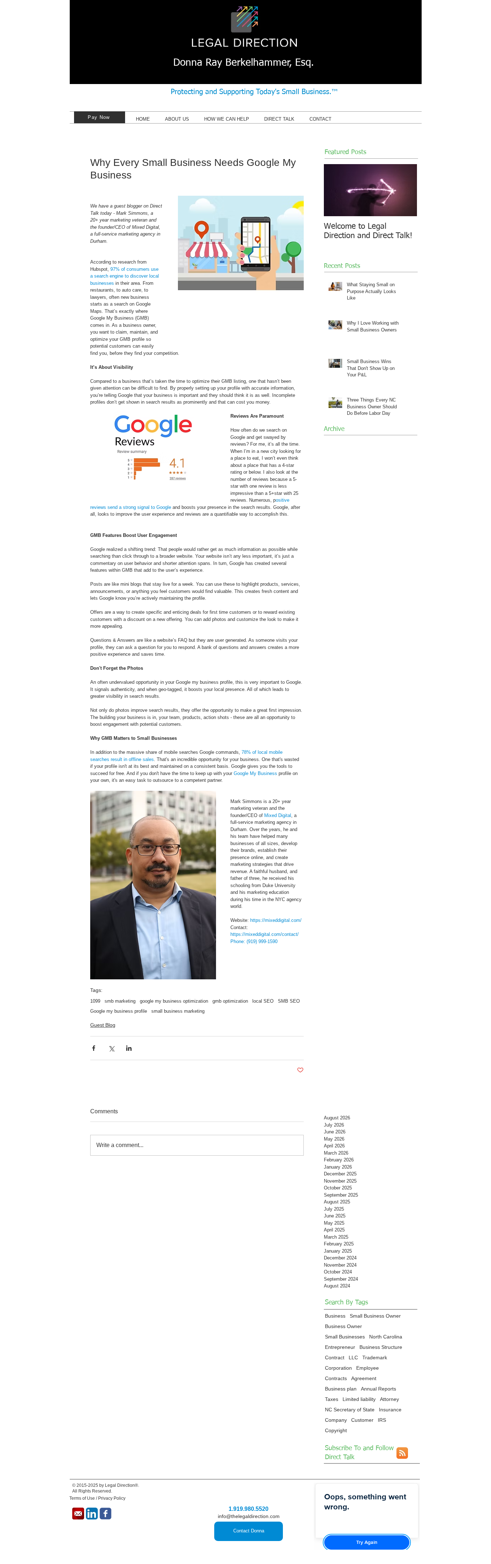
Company (336, 1420)
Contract (334, 1357)
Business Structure (380, 1347)
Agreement (363, 1378)
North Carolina (385, 1337)
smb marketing (120, 1001)
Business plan (341, 1389)
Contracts (336, 1378)
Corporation (338, 1368)
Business (335, 1316)
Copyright (336, 1430)
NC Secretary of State (350, 1409)
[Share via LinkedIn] (128, 1048)
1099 (95, 1001)
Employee (367, 1368)
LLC (353, 1357)
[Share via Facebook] (93, 1048)
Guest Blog (102, 1025)
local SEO (263, 1001)
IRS (382, 1420)
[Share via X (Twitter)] (111, 1048)
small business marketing (178, 1011)
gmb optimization (230, 1001)
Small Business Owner (375, 1316)
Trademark (374, 1357)
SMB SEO (289, 1001)
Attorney (389, 1399)
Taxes (331, 1399)
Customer (362, 1420)
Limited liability (359, 1399)
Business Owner (343, 1326)
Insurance (390, 1409)
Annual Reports (378, 1389)
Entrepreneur (340, 1347)
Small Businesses (345, 1337)
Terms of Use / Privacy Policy (97, 1498)
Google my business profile (118, 1011)
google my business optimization (174, 1001)
